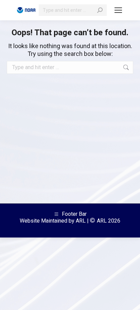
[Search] (100, 10)
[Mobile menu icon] (118, 10)
